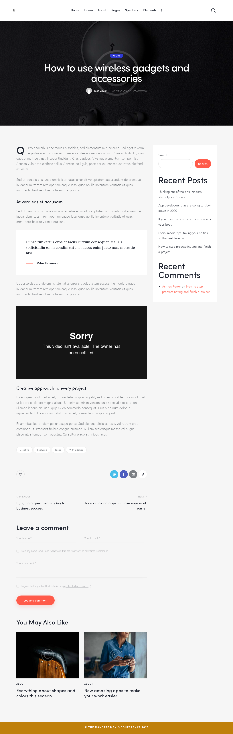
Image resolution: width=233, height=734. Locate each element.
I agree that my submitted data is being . (56, 586)
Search (163, 155)
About (116, 55)
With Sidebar (76, 449)
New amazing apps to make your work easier (112, 693)
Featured (42, 449)
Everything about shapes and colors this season (45, 693)
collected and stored (77, 586)
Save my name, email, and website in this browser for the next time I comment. (64, 551)
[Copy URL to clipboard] (143, 474)
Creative (24, 449)
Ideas (58, 449)
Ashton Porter (171, 286)
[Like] (20, 474)
